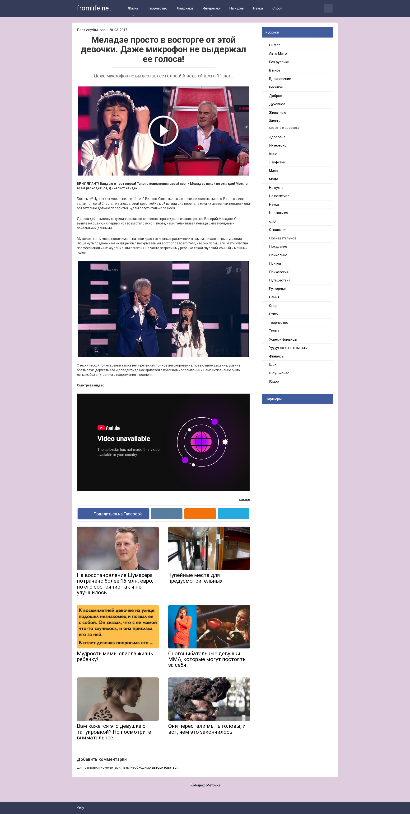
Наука (258, 8)
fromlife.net (94, 8)
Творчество (157, 8)
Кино (273, 154)
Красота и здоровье (284, 127)
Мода (273, 179)
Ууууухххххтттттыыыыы (288, 348)
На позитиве (279, 196)
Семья (274, 297)
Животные (277, 112)
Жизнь (133, 8)
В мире (274, 70)
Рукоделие (278, 289)
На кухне (236, 8)
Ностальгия (278, 213)
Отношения (278, 230)
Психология (279, 272)
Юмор (274, 381)
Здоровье (277, 137)
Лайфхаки (185, 8)
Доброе (275, 96)
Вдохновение (280, 79)
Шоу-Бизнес (279, 373)
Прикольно (278, 255)
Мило (273, 171)
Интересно (211, 8)
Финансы (276, 356)
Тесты (274, 331)
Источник (244, 499)
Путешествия (279, 280)
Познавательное (282, 238)
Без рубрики (279, 62)
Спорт (277, 8)
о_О (272, 221)
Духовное (277, 104)
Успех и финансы (283, 339)
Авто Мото (278, 53)
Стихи (274, 314)
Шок (272, 364)
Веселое (276, 87)
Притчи (275, 263)
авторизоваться (165, 767)
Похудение (278, 246)
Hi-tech (274, 45)
